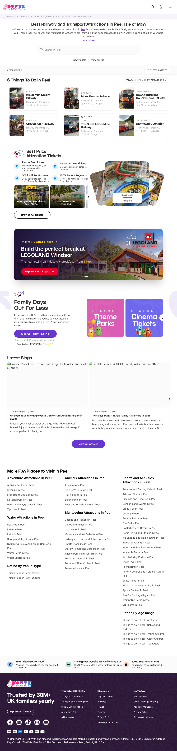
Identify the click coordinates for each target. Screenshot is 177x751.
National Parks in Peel (19, 499)
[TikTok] (28, 723)
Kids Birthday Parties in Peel (138, 557)
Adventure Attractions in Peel (29, 478)
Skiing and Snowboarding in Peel (141, 585)
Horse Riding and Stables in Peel (141, 532)
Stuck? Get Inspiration (72, 707)
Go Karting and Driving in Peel (139, 527)
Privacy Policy (141, 712)
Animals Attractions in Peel (85, 478)
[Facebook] (10, 723)
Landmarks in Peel (75, 529)
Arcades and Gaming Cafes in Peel (142, 489)
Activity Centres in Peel (20, 485)
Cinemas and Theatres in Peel (139, 498)
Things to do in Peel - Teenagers (141, 643)
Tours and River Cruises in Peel (82, 563)
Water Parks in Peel (18, 552)
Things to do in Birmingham (74, 701)
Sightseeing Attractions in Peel (88, 512)
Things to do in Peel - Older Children (143, 638)
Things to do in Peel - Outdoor (24, 577)
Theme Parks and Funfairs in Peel (84, 553)
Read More (88, 40)
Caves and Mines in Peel (78, 524)
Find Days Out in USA (107, 722)
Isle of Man (12, 16)
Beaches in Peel (16, 524)
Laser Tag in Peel (132, 561)
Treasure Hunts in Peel (77, 568)
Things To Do (103, 717)
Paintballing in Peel (133, 566)
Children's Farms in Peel (78, 489)
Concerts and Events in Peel (138, 503)
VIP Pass (101, 701)
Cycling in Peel (131, 513)
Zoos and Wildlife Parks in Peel (82, 504)
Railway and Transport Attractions (74, 16)
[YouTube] (46, 723)
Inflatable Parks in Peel (135, 552)
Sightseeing (48, 16)
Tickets (101, 712)
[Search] (152, 7)
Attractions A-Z (68, 712)
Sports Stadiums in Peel (78, 543)
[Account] (161, 7)
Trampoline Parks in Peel (136, 599)
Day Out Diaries (105, 696)
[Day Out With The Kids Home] (14, 7)
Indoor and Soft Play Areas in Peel (142, 547)
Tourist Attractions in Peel (79, 558)
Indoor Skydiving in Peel (136, 542)
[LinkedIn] (19, 723)
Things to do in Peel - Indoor (23, 572)
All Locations (67, 717)
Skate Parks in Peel (133, 580)
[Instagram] (37, 723)
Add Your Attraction (143, 707)
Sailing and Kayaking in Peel (23, 539)
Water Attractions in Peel (26, 517)
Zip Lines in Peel (16, 509)
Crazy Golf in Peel (133, 508)
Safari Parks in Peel (76, 499)
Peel (37, 16)
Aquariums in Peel (75, 485)
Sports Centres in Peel (135, 590)
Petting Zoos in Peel (76, 494)
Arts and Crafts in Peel (135, 494)
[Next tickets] (88, 196)
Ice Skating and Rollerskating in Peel (143, 537)
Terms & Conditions (143, 717)
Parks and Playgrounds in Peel (24, 504)
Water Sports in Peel (18, 557)
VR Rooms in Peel (132, 604)
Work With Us (140, 696)
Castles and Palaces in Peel (80, 519)
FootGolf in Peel (131, 523)
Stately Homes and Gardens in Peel (85, 548)
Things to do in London (72, 696)
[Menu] (170, 7)
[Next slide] (162, 317)
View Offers (97, 60)
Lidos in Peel (14, 534)
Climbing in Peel (16, 489)
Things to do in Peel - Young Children (144, 633)
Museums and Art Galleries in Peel (84, 534)
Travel (100, 707)
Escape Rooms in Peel (135, 518)
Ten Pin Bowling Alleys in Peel (139, 595)
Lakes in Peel (14, 529)
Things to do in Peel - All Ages (140, 620)
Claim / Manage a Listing (146, 701)
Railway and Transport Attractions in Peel (88, 539)
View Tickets (79, 60)
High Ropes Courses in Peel (22, 494)
